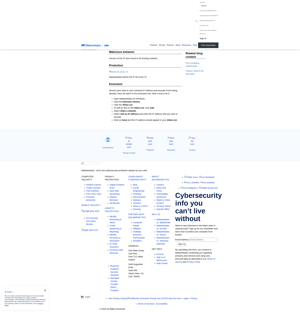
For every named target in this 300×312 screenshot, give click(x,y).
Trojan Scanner (93, 188)
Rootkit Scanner (93, 185)
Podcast (150, 150)
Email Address (182, 239)
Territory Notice (163, 206)
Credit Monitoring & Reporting (115, 228)
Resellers (137, 241)
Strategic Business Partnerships (139, 235)
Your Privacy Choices (118, 298)
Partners (170, 45)
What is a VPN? (140, 206)
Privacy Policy (193, 262)
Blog (135, 185)
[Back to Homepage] (95, 46)
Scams (192, 150)
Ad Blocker (115, 203)
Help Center (162, 263)
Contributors (108, 147)
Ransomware (139, 197)
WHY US (156, 214)
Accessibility (161, 304)
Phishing (137, 194)
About (177, 45)
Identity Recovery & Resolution (115, 238)
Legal (185, 298)
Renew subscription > (208, 20)
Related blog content (89, 50)
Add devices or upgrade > (209, 15)
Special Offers (163, 209)
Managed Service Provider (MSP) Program (114, 284)
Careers (160, 185)
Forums (160, 254)
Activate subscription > (208, 10)
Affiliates (137, 228)
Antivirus (137, 203)
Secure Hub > (204, 25)
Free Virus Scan (93, 194)
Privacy (193, 298)
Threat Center (128, 153)
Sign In (202, 2)
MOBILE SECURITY (91, 205)
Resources (186, 45)
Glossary (171, 150)
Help (195, 45)
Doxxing (137, 209)
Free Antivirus (92, 191)
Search (196, 21)
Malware (137, 200)
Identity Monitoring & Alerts (115, 219)
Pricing (162, 45)
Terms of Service (146, 304)
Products (153, 45)
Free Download (208, 45)
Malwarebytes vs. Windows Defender (162, 241)
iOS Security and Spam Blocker (92, 221)
